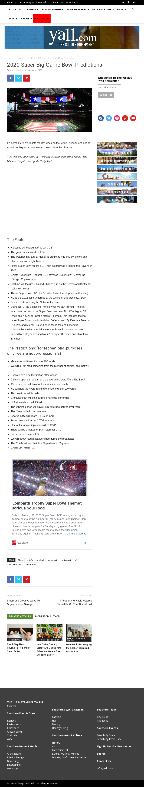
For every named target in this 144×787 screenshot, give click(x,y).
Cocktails (12, 735)
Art (53, 746)
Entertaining (14, 764)
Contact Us (57, 2)
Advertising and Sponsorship (34, 2)
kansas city (53, 560)
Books (55, 753)
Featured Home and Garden (76, 639)
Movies (75, 753)
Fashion (56, 717)
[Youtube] (134, 2)
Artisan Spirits (14, 731)
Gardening (13, 761)
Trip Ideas (102, 720)
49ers (20, 560)
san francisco (15, 564)
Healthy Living (14, 640)
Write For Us (72, 2)
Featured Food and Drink (49, 640)
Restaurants (14, 724)
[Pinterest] (128, 2)
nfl (76, 560)
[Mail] (122, 2)
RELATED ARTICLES (20, 616)
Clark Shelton (17, 70)
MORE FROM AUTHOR (47, 616)
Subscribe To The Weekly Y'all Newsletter (115, 79)
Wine (10, 739)
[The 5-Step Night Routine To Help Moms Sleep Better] (20, 632)
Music (64, 753)
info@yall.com (105, 768)
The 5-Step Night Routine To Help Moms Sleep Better (19, 648)
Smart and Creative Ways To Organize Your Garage (23, 602)
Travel (25, 18)
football (40, 560)
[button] (133, 9)
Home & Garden (51, 9)
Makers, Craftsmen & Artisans (69, 757)
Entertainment (60, 750)
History (56, 742)
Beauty (56, 724)
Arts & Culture (101, 9)
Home (12, 9)
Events (13, 18)
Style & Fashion (77, 9)
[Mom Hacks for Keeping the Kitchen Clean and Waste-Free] (79, 633)
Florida (29, 58)
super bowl (30, 564)
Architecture (14, 753)
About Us (11, 2)
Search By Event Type (109, 739)
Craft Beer (13, 728)
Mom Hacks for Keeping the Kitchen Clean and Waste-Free (79, 648)
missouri (66, 560)
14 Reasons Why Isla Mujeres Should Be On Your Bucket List (74, 602)
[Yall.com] (72, 37)
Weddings (12, 768)
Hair (54, 720)
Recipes (11, 720)
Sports (121, 9)
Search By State (106, 735)
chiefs (30, 560)
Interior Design (15, 757)
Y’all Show (42, 18)
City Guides (103, 717)
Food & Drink (27, 9)
